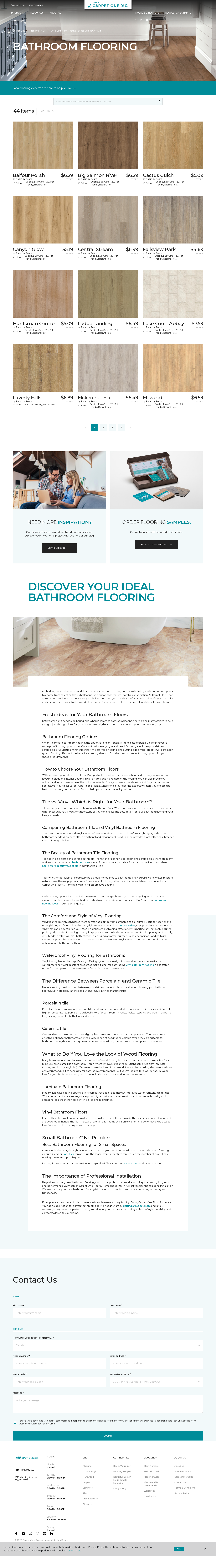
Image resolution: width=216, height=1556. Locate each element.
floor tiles (68, 1154)
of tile (74, 866)
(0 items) (147, 20)
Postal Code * (19, 1374)
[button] (136, 20)
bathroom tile (80, 862)
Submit (108, 1435)
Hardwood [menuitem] (88, 1477)
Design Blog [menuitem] (119, 1488)
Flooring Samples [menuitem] (122, 1471)
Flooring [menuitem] (87, 1466)
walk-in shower (132, 1163)
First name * (19, 1305)
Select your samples (153, 544)
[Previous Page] (85, 427)
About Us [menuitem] (179, 1466)
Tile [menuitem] (85, 1493)
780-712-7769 (36, 5)
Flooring (34, 30)
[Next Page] (130, 427)
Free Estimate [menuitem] (90, 1498)
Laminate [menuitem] (88, 1487)
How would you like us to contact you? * (33, 1338)
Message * (18, 1393)
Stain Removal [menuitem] (151, 1466)
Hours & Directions (147, 12)
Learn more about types (56, 866)
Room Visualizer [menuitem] (121, 1466)
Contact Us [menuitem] (18, 20)
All (44, 30)
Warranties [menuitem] (149, 1491)
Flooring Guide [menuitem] (151, 1477)
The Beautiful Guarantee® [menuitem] (151, 1484)
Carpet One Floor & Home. (36, 1540)
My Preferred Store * (120, 1374)
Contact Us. (70, 88)
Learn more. (75, 1550)
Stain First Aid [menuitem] (151, 1471)
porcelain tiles (127, 925)
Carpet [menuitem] (86, 1482)
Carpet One (19, 30)
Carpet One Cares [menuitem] (183, 1477)
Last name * (116, 1305)
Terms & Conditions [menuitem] (184, 1487)
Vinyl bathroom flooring (140, 965)
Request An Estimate (178, 12)
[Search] (160, 101)
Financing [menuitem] (88, 1504)
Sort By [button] (45, 110)
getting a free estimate (137, 1206)
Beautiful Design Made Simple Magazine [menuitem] (122, 1480)
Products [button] (17, 12)
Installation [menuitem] (150, 1496)
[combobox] (105, 101)
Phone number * (21, 1356)
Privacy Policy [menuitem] (181, 1493)
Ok (178, 1548)
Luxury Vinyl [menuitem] (89, 1471)
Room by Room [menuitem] (182, 1471)
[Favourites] (141, 20)
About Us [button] (55, 12)
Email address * (117, 1356)
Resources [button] (37, 12)
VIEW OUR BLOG (57, 548)
